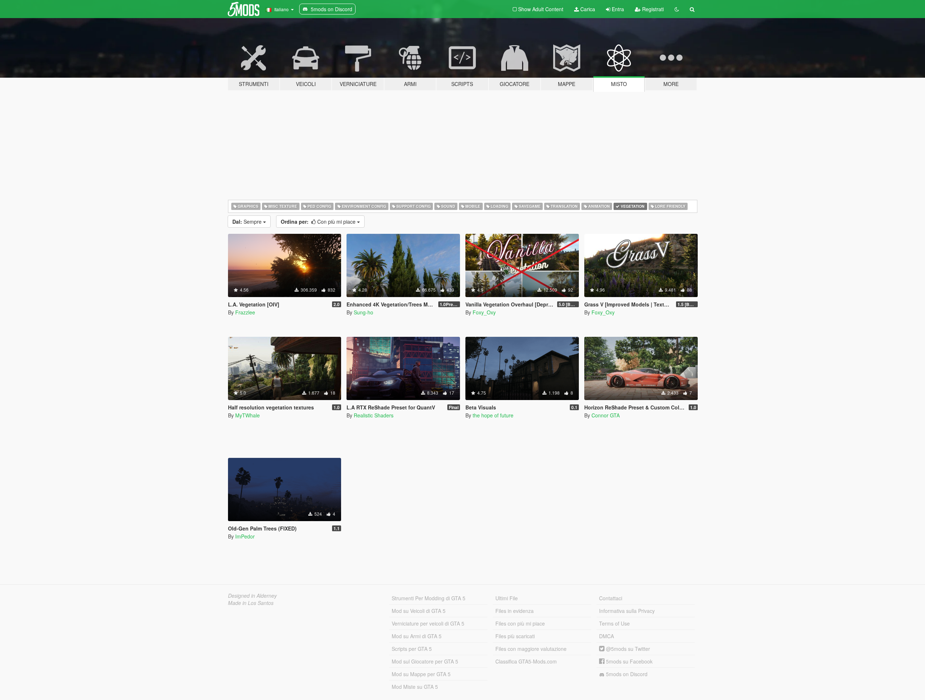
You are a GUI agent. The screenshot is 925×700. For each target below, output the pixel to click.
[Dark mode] (676, 9)
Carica (587, 9)
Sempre (247, 221)
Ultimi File (506, 598)
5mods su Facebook (629, 661)
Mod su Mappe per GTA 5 (421, 674)
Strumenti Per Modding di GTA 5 (428, 598)
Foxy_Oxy (484, 312)
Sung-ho (363, 312)
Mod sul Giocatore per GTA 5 (425, 661)
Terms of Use (614, 623)
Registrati (652, 9)
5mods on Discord (626, 674)
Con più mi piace (319, 221)
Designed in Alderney (252, 595)
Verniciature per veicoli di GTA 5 (428, 623)
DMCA (606, 636)
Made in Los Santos (251, 602)
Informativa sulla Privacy (627, 610)
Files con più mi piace (520, 623)
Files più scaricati (515, 636)
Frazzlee (245, 312)
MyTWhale (247, 415)
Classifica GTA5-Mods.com (526, 661)
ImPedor (245, 536)
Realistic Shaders (373, 415)
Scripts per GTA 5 (412, 648)
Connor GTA (605, 415)
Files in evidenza (514, 610)
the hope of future (493, 415)
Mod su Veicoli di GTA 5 (419, 610)
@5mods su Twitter (627, 648)
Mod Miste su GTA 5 (415, 686)
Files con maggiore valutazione (531, 648)
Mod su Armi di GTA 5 (417, 636)
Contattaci (610, 598)
